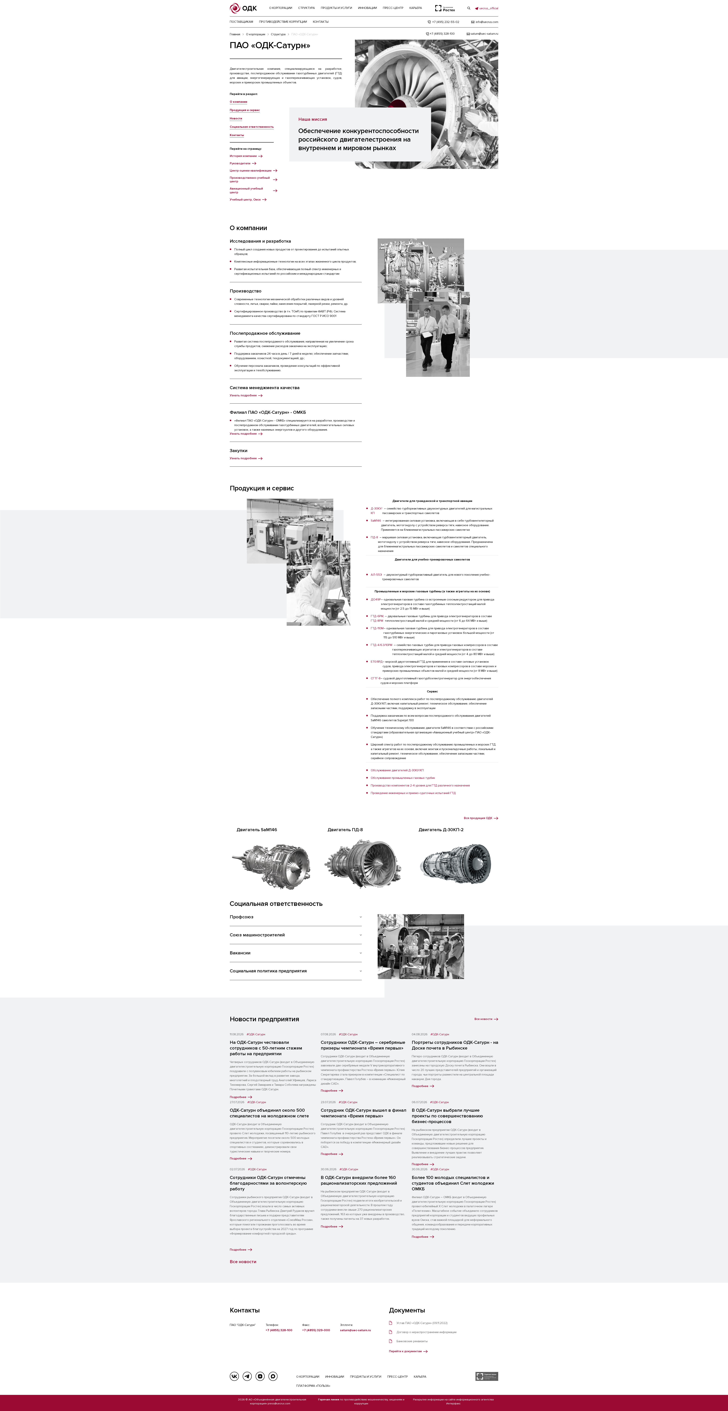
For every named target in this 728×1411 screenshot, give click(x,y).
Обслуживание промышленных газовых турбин (403, 778)
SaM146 (376, 521)
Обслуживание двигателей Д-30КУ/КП (397, 770)
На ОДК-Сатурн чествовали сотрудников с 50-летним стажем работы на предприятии (266, 1048)
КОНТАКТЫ (321, 22)
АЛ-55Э (376, 575)
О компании (238, 102)
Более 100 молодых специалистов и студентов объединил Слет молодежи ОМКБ (453, 1183)
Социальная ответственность (252, 127)
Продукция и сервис (245, 110)
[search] (468, 8)
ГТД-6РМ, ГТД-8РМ (377, 618)
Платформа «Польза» (313, 1386)
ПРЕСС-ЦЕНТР (397, 1377)
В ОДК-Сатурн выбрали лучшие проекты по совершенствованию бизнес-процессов (447, 1116)
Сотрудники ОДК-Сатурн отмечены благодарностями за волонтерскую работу (268, 1183)
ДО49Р (376, 599)
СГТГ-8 (375, 678)
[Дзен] (260, 1376)
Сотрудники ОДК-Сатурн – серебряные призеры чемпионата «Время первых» (363, 1045)
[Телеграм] (247, 1376)
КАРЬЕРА (420, 1377)
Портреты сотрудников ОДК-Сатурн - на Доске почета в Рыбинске (455, 1045)
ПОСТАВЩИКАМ (241, 22)
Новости (236, 118)
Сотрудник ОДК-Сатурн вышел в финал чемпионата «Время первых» (363, 1113)
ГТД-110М (377, 628)
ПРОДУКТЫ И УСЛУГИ (365, 1377)
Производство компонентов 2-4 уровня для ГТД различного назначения (420, 785)
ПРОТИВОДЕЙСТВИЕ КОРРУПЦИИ (283, 22)
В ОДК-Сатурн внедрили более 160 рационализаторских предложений (359, 1180)
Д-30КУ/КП (376, 511)
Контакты (237, 135)
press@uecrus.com (279, 1403)
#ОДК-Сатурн (256, 1034)
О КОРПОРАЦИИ (307, 1377)
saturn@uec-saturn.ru (355, 1330)
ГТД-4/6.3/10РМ (381, 645)
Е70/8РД (377, 662)
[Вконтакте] (234, 1376)
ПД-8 (374, 537)
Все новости (243, 1261)
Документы (407, 1310)
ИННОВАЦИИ (334, 1377)
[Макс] (273, 1376)
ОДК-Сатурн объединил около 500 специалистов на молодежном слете (269, 1113)
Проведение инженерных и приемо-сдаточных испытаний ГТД (413, 793)
